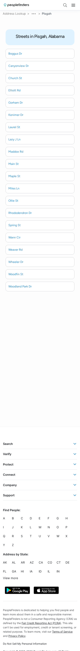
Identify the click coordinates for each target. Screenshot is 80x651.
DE (67, 562)
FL (4, 571)
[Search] (65, 5)
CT (59, 562)
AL (14, 562)
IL (49, 571)
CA (41, 562)
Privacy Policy (16, 635)
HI (22, 571)
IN (58, 571)
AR (23, 562)
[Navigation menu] (73, 5)
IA (31, 571)
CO (50, 562)
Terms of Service (62, 631)
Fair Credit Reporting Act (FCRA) (41, 622)
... (34, 13)
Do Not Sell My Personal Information (25, 643)
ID (40, 571)
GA (14, 571)
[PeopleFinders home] (16, 5)
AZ (32, 562)
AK (5, 562)
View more (10, 578)
